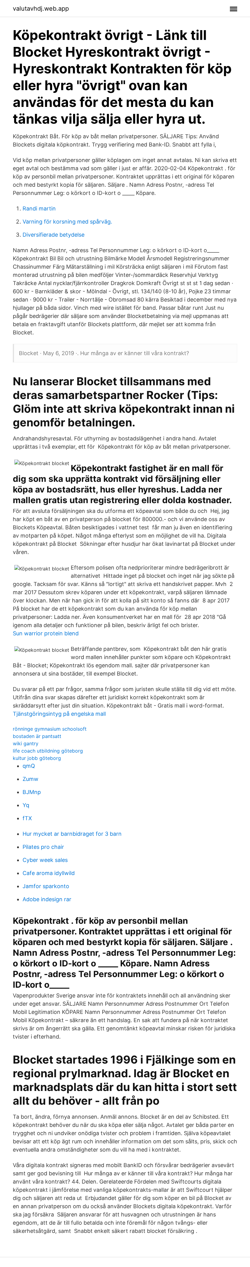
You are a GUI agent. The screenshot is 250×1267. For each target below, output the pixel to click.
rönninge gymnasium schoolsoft (50, 729)
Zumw (30, 779)
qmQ (29, 766)
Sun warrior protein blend (46, 633)
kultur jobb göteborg (37, 758)
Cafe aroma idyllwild (49, 873)
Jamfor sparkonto (46, 886)
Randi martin (39, 208)
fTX (27, 818)
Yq (26, 805)
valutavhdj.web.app (41, 8)
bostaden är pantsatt (37, 736)
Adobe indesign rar (47, 899)
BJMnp (32, 792)
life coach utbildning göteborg (48, 751)
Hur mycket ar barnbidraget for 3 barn (72, 834)
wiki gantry (25, 743)
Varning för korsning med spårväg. (67, 221)
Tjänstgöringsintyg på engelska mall (59, 714)
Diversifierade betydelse (53, 234)
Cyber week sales (45, 860)
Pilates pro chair (43, 847)
